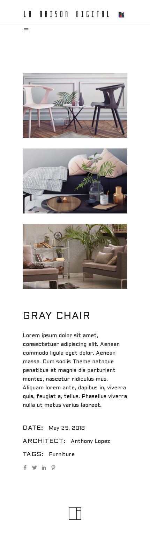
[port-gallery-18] (75, 180)
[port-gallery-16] (75, 256)
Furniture (62, 454)
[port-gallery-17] (75, 105)
